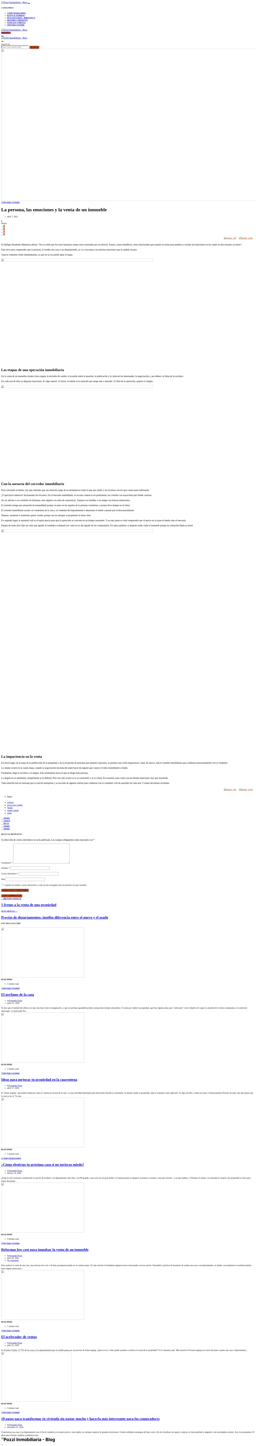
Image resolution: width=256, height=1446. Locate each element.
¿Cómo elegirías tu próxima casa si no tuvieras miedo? (42, 1164)
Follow (5, 33)
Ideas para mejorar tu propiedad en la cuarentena (39, 1079)
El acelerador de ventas (19, 1337)
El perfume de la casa (17, 994)
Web (3, 879)
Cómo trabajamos (16, 13)
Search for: (6, 44)
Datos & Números (16, 16)
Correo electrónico (9, 874)
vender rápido (13, 810)
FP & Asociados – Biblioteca (21, 18)
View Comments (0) (11, 896)
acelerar (10, 802)
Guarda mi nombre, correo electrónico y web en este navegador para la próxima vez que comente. (46, 885)
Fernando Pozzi (15, 1001)
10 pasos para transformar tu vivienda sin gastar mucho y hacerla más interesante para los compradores (80, 1419)
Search (34, 47)
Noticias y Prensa (16, 23)
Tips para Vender (15, 25)
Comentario (7, 863)
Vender (10, 808)
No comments (13, 1260)
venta (9, 813)
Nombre (5, 868)
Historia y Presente (17, 20)
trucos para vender (15, 805)
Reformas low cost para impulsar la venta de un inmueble (45, 1249)
